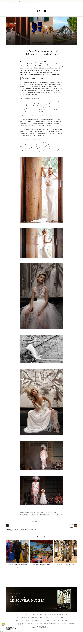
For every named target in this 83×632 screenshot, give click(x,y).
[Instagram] (40, 14)
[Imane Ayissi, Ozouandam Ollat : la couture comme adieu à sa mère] (17, 551)
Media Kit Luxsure (18, 614)
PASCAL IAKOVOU (12, 42)
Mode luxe (63, 623)
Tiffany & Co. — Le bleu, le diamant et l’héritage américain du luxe (28, 620)
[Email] (45, 14)
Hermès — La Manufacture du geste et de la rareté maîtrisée (53, 617)
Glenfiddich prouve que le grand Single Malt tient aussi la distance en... (17, 39)
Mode (8, 3)
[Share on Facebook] (42, 521)
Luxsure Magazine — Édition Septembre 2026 (64, 624)
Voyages (45, 3)
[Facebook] (37, 14)
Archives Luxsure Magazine (47, 624)
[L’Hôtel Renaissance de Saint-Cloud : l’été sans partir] (65, 31)
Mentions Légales (34, 614)
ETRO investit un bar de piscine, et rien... (41, 564)
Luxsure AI (59, 3)
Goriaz (63, 3)
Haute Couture (40, 512)
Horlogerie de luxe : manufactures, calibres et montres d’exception (26, 621)
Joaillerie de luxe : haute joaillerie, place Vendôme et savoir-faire (57, 621)
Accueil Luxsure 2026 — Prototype (26, 624)
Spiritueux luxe (71, 623)
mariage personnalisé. (25, 514)
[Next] (10, 1)
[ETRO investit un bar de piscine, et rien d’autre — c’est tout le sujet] (41, 551)
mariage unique (35, 514)
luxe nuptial (54, 512)
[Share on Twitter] (43, 521)
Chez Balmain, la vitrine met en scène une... (65, 564)
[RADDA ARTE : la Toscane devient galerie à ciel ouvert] (41, 31)
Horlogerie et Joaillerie (15, 3)
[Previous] (8, 1)
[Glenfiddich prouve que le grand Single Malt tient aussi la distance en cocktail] (18, 31)
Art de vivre (32, 3)
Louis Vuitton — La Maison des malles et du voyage (27, 617)
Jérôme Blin (47, 512)
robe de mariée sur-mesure (56, 514)
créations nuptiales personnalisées (27, 512)
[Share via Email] (50, 521)
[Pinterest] (42, 14)
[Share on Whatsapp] (47, 521)
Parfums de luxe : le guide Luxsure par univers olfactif (56, 620)
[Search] (76, 4)
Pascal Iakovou (36, 42)
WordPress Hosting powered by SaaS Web (41, 627)
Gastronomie (39, 3)
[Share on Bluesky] (49, 521)
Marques (37, 624)
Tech (49, 3)
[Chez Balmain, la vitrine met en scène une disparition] (65, 551)
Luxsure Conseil (43, 614)
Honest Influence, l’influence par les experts (58, 614)
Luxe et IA (54, 3)
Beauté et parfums (25, 3)
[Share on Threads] (48, 521)
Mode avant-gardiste (44, 514)
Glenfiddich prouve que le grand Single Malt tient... (21, 1)
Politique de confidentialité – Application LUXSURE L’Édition (47, 623)
